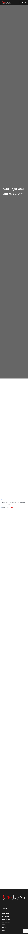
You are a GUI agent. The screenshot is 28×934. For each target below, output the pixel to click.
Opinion (3, 925)
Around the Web (5, 913)
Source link (3, 385)
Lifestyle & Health (6, 916)
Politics (4, 927)
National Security (6, 922)
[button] (20, 2)
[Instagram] (9, 905)
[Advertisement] (14, 436)
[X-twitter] (6, 905)
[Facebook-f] (3, 905)
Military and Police (6, 919)
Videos (3, 930)
